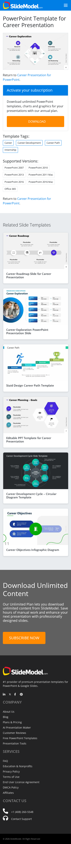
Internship (10, 149)
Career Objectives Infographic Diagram (32, 550)
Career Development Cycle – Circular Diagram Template (31, 495)
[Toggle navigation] (64, 5)
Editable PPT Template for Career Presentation (28, 439)
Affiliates (8, 793)
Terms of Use (11, 777)
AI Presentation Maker (17, 727)
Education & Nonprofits (17, 766)
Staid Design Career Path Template (30, 385)
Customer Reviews (14, 733)
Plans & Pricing (12, 722)
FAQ (5, 761)
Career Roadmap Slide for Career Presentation (28, 275)
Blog (5, 717)
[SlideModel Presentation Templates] (23, 5)
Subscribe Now (24, 637)
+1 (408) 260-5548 (22, 812)
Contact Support (21, 819)
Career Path (53, 142)
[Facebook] (15, 695)
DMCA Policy (11, 787)
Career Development (29, 142)
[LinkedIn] (4, 695)
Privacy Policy (11, 771)
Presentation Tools (14, 743)
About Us (8, 711)
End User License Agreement (21, 782)
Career (8, 142)
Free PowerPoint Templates (20, 738)
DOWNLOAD (37, 121)
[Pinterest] (21, 695)
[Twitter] (10, 695)
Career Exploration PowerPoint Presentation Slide (27, 331)
